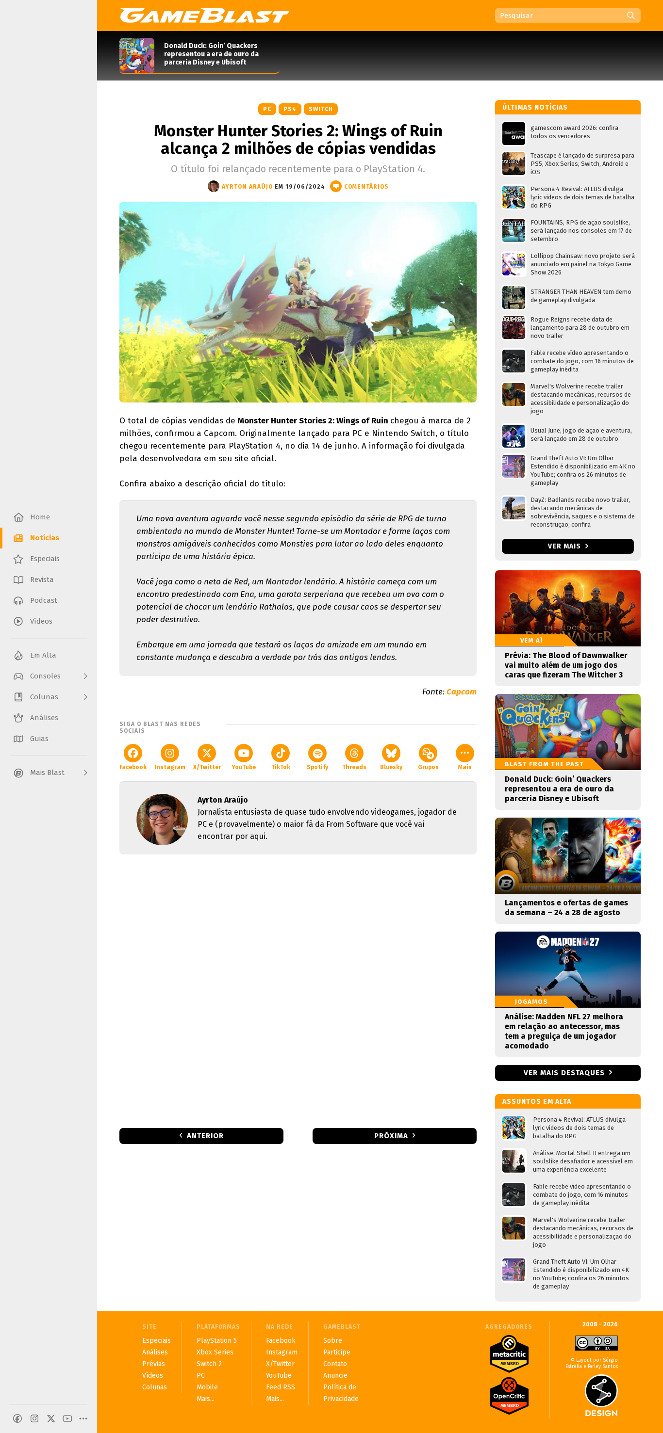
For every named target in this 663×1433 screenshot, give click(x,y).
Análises (155, 1352)
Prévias (153, 1364)
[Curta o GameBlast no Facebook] (17, 1418)
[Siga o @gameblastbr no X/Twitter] (51, 1418)
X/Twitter (207, 767)
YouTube (244, 767)
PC (267, 109)
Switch (321, 109)
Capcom (462, 692)
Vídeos (152, 1375)
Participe (336, 1352)
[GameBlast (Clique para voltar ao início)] (204, 15)
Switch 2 (209, 1364)
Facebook (133, 767)
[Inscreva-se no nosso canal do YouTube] (67, 1418)
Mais (465, 767)
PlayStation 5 (217, 1340)
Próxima (391, 1135)
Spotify (317, 767)
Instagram (169, 767)
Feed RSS (280, 1387)
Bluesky (391, 767)
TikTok (280, 767)
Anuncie (335, 1375)
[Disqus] (298, 990)
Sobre (332, 1340)
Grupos (428, 767)
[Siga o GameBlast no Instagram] (34, 1418)
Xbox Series (215, 1352)
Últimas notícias (535, 107)
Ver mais (565, 546)
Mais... (206, 1399)
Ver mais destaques (564, 1072)
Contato (335, 1364)
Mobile (207, 1387)
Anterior (205, 1135)
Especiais (156, 1340)
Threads (354, 767)
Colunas (154, 1387)
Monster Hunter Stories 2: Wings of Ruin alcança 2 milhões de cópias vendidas (298, 139)
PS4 (290, 109)
